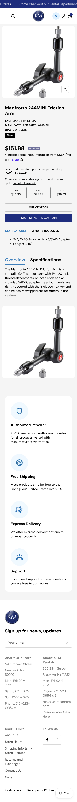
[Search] (13, 16)
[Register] (67, 642)
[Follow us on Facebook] (47, 739)
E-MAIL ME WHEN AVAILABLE (38, 218)
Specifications (45, 260)
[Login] (63, 16)
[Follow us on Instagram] (56, 739)
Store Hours (13, 742)
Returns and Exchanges (14, 762)
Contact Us (13, 771)
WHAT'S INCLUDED (46, 231)
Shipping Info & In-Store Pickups (18, 750)
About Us (11, 735)
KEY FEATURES (16, 231)
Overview (15, 260)
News (9, 777)
